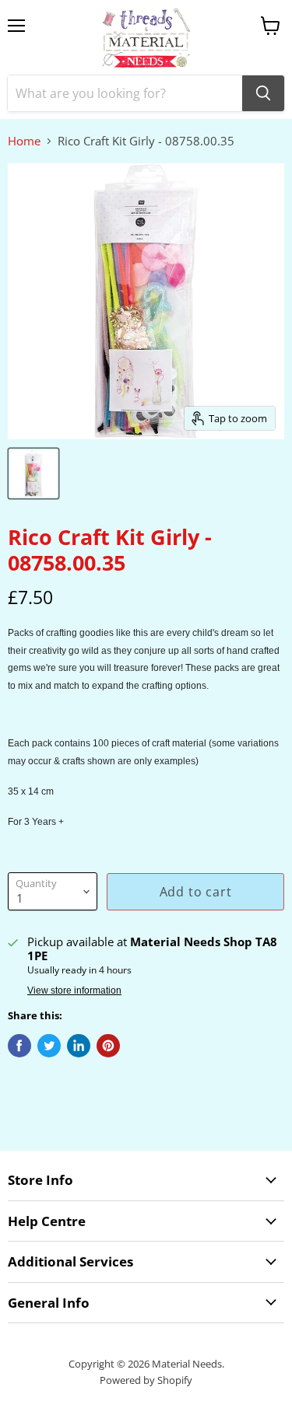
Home (24, 141)
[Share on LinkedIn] (78, 1045)
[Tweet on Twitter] (49, 1045)
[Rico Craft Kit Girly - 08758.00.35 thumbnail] (33, 473)
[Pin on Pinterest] (108, 1045)
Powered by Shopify (146, 1380)
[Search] (263, 93)
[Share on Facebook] (19, 1045)
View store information (74, 990)
